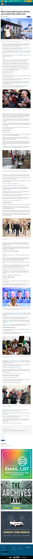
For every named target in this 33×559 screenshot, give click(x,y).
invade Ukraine (10, 59)
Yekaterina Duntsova (16, 321)
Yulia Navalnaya (10, 360)
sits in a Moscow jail (8, 189)
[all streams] (32, 4)
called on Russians (19, 360)
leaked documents (10, 116)
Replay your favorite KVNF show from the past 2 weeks (16, 505)
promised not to (19, 314)
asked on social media (17, 367)
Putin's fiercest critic (7, 324)
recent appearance (25, 198)
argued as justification (14, 194)
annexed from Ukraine (10, 147)
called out (20, 134)
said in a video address (25, 82)
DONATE (29, 1)
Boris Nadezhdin (8, 321)
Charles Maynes (5, 16)
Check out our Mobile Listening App (28, 547)
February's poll (24, 206)
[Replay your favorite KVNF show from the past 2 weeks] (16, 492)
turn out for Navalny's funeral (25, 332)
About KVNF (13, 547)
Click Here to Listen (16, 507)
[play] (2, 4)
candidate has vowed (13, 313)
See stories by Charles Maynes (6, 445)
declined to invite (20, 191)
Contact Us (20, 547)
